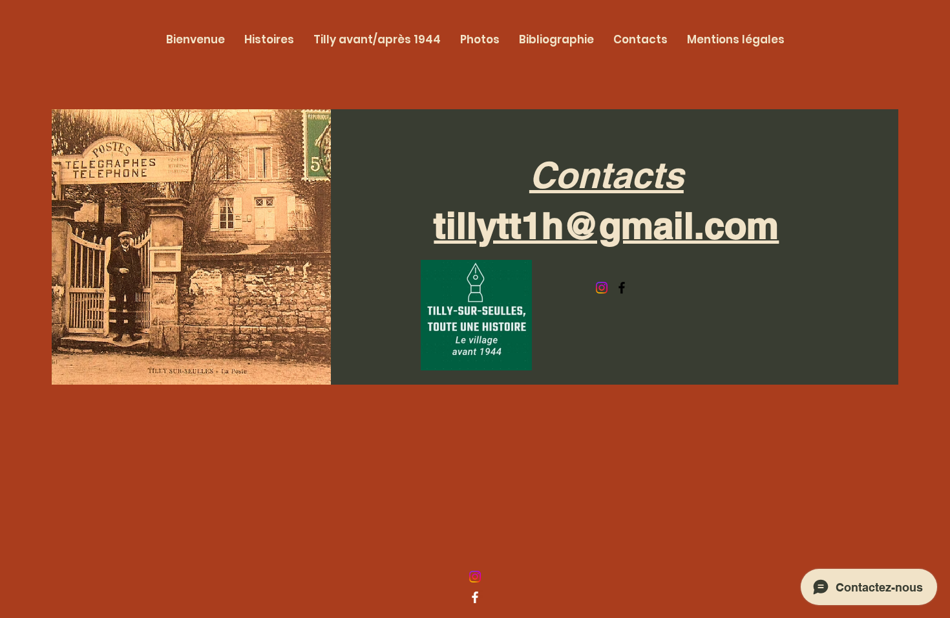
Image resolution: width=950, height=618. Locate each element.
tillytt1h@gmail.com (606, 225)
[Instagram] (601, 287)
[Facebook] (621, 287)
